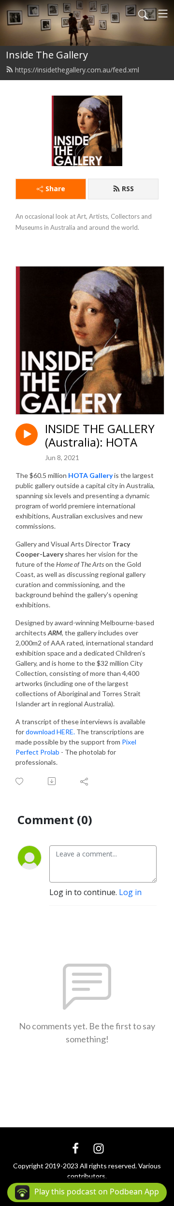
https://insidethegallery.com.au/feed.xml (77, 69)
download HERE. (50, 732)
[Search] (143, 13)
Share (55, 188)
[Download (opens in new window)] (52, 781)
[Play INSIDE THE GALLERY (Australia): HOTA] (26, 434)
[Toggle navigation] (163, 13)
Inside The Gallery (47, 54)
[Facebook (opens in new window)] (75, 1147)
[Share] (84, 781)
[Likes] (20, 781)
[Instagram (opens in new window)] (98, 1147)
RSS (128, 188)
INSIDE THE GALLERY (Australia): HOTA (100, 436)
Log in (130, 892)
